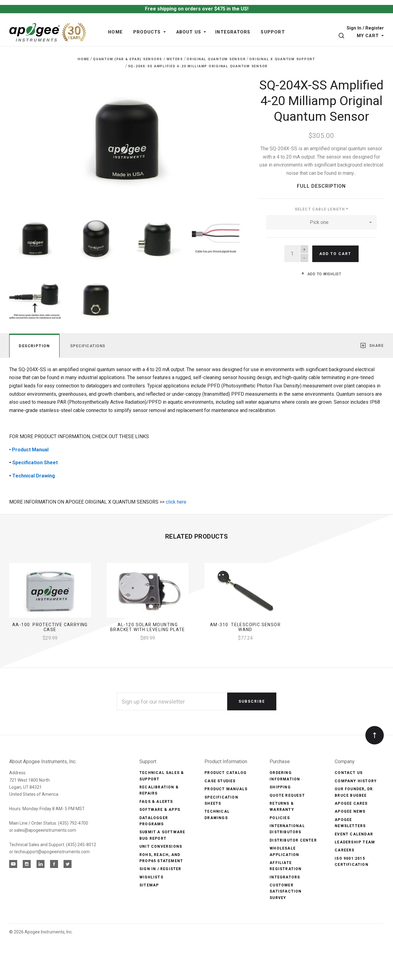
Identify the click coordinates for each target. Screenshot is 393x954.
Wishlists (151, 877)
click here (176, 502)
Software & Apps (159, 809)
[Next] (227, 138)
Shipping (280, 787)
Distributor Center (293, 840)
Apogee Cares (351, 803)
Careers (344, 850)
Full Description (321, 186)
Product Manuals (225, 789)
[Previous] (26, 138)
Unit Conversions (160, 846)
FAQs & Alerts (156, 801)
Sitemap (149, 885)
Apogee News (350, 811)
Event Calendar (354, 834)
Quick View (50, 592)
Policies (280, 818)
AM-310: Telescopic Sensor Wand (245, 627)
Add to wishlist (323, 274)
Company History (356, 781)
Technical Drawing (33, 476)
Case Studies (219, 781)
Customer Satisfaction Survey (286, 891)
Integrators (285, 877)
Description (34, 346)
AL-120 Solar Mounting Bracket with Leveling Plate (147, 627)
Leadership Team (355, 842)
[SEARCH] (342, 35)
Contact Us (349, 773)
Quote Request (287, 795)
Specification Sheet (35, 462)
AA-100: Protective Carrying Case (50, 627)
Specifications (88, 346)
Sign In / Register (365, 28)
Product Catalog (225, 773)
